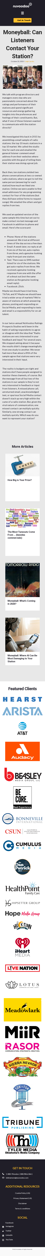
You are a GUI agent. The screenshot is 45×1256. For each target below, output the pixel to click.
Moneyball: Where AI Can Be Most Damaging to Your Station (22, 658)
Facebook (9, 1223)
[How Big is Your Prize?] (22, 465)
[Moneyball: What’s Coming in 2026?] (22, 580)
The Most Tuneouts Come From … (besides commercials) (21, 535)
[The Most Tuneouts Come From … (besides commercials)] (22, 518)
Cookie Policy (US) (22, 1193)
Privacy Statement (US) (22, 1198)
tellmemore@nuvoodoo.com (17, 1178)
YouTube (9, 1239)
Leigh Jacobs (29, 61)
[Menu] (22, 13)
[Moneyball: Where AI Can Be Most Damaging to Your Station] (22, 634)
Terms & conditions (22, 1208)
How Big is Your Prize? (20, 480)
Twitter (8, 1231)
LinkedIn (9, 1235)
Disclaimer (22, 1203)
